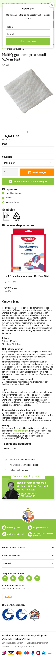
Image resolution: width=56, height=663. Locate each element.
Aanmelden (28, 41)
